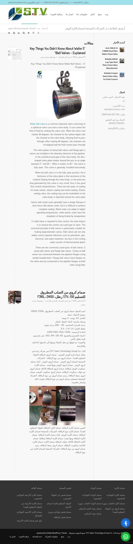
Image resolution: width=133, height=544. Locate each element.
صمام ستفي (44, 57)
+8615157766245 (117, 123)
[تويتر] (28, 33)
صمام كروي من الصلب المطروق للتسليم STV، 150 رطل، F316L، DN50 (61, 294)
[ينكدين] (18, 33)
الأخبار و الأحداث (51, 301)
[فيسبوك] (38, 33)
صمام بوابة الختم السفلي (90, 508)
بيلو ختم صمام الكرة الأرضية (29, 520)
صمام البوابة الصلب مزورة (90, 503)
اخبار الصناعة (63, 57)
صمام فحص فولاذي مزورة (59, 512)
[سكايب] (23, 33)
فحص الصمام (65, 488)
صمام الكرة (120, 488)
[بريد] (9, 33)
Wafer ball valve (37, 124)
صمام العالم (36, 488)
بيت (38, 28)
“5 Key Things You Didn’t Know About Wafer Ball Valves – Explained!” (57, 50)
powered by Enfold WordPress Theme (52, 533)
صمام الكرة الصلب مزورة (113, 503)
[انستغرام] (14, 33)
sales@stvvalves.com (114, 109)
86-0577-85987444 (110, 114)
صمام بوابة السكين (93, 513)
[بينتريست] (33, 33)
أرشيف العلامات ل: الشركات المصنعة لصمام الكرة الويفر (95, 28)
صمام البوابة (96, 488)
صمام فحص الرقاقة (62, 517)
